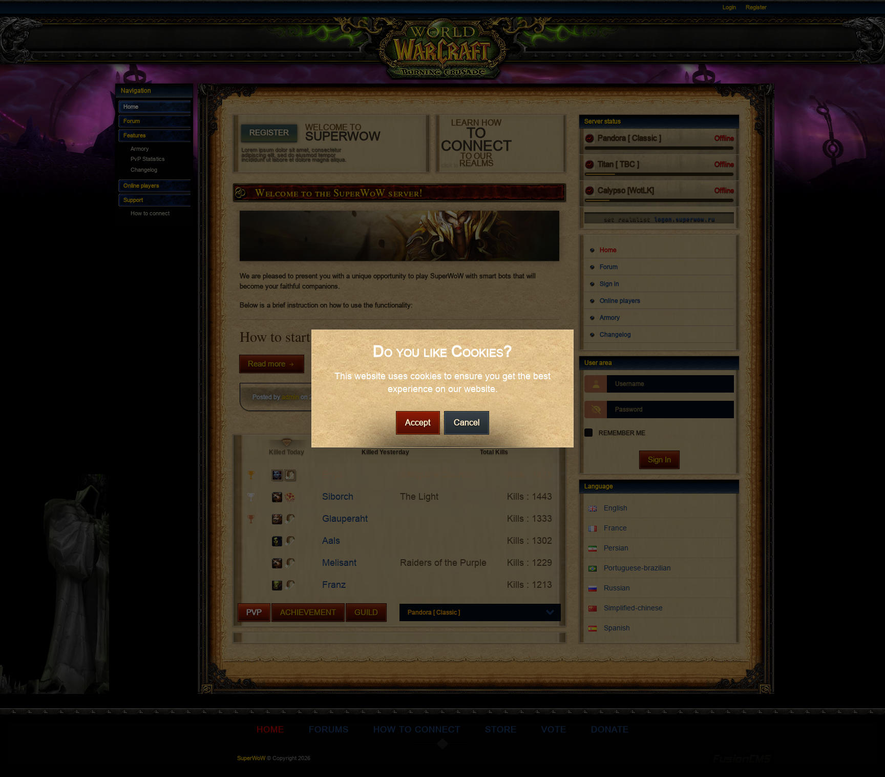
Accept (417, 422)
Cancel (467, 422)
